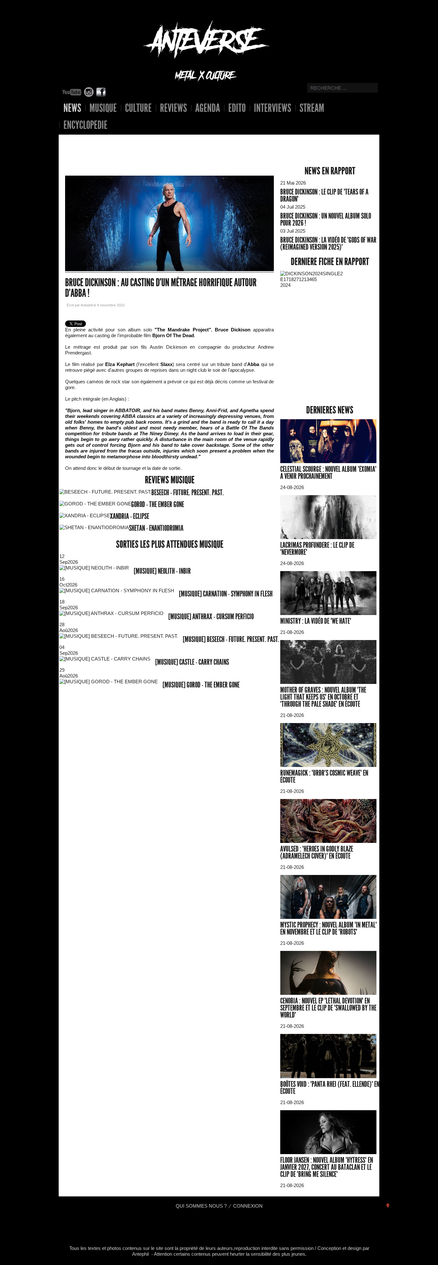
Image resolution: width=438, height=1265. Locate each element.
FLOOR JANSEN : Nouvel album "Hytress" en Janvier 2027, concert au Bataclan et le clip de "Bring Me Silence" (326, 1167)
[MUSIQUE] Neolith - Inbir (162, 571)
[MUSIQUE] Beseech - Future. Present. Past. (231, 639)
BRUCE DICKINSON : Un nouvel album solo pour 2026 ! (325, 220)
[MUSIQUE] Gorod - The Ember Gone (201, 684)
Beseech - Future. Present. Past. (187, 492)
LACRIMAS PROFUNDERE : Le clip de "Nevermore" (317, 549)
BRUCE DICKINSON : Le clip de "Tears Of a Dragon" (324, 195)
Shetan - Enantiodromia (156, 528)
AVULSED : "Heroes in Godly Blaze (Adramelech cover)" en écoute (316, 853)
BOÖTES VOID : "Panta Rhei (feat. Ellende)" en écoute (329, 1088)
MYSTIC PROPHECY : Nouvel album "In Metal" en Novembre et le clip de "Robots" (328, 928)
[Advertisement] (164, 145)
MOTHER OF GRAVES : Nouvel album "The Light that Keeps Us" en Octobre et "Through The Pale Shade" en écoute (323, 697)
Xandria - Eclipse (129, 516)
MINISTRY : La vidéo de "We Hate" (315, 621)
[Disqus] (169, 788)
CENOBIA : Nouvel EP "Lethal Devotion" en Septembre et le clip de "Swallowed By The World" (328, 1007)
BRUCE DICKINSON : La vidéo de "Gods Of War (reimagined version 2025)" (328, 244)
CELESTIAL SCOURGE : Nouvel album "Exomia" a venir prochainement (328, 473)
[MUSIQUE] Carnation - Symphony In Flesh (226, 593)
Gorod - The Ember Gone (157, 504)
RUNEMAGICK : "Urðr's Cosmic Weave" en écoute (324, 777)
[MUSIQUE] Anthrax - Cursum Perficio (211, 616)
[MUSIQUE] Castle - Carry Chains (192, 662)
